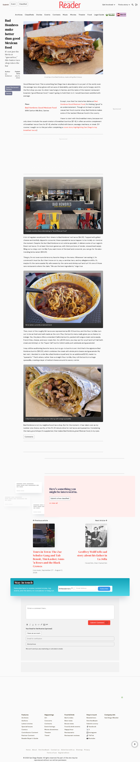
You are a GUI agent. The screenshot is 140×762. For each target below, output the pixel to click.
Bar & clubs (69, 718)
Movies (73, 15)
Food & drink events (72, 727)
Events (47, 15)
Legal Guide (99, 15)
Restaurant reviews (72, 735)
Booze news (69, 724)
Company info (109, 715)
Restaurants (69, 732)
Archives (18, 15)
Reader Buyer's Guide (30, 738)
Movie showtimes (51, 730)
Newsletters (91, 718)
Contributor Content (30, 732)
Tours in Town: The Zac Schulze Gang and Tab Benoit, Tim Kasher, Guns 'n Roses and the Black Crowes (48, 559)
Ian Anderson (8, 75)
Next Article (100, 520)
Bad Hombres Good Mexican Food (41, 107)
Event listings (50, 727)
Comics (25, 730)
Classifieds (29, 15)
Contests (56, 15)
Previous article (41, 520)
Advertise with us (68, 750)
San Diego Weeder (111, 718)
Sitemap (79, 750)
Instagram (92, 732)
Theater (82, 15)
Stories (39, 15)
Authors (25, 721)
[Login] (136, 5)
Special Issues (27, 727)
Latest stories (27, 724)
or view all (53, 503)
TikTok (91, 735)
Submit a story (92, 724)
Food (90, 15)
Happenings (49, 715)
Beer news (69, 721)
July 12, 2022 (17, 77)
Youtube (91, 738)
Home (28, 750)
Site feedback (92, 721)
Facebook (92, 727)
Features (25, 715)
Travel (47, 735)
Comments (29, 437)
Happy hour (69, 730)
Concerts (48, 721)
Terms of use (52, 753)
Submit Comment (97, 623)
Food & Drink (69, 715)
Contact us (55, 750)
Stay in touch (92, 715)
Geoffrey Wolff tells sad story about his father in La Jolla (92, 555)
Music (65, 15)
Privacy (87, 750)
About (34, 750)
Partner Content (28, 735)
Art (46, 718)
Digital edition (63, 753)
